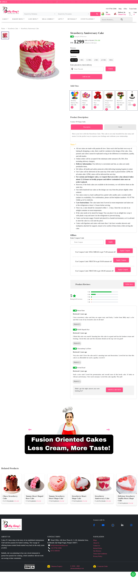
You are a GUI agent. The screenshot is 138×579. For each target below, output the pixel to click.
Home (3, 28)
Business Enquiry (56, 566)
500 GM (74, 60)
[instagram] (131, 525)
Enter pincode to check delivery (81, 65)
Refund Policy (97, 548)
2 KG (96, 60)
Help (120, 9)
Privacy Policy (97, 556)
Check (110, 69)
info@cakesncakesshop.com (59, 545)
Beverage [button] (72, 19)
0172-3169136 (55, 551)
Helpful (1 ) (77, 362)
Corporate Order (102, 566)
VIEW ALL (129, 284)
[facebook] (94, 525)
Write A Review (114, 390)
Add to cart (86, 77)
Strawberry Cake (13, 28)
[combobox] (40, 14)
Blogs (95, 540)
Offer (125, 9)
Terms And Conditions (100, 553)
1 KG (82, 60)
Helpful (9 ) (77, 324)
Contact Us (96, 545)
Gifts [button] (60, 19)
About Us (96, 543)
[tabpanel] (103, 135)
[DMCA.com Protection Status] (30, 567)
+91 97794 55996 (111, 9)
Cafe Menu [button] (32, 19)
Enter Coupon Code (77, 238)
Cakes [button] (4, 19)
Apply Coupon (125, 250)
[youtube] (103, 525)
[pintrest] (112, 525)
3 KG (111, 60)
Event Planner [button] (87, 19)
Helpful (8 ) (77, 343)
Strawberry (75, 51)
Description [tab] (86, 127)
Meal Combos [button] (47, 19)
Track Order (133, 9)
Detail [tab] (120, 127)
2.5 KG (103, 60)
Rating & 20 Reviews (78, 36)
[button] (105, 14)
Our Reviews (97, 551)
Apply (110, 242)
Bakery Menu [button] (17, 19)
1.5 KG (89, 60)
